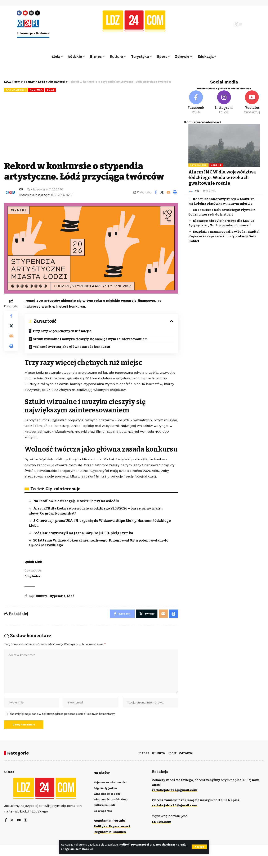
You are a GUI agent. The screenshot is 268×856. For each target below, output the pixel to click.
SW (197, 191)
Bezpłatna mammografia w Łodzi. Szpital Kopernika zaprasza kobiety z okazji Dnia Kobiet (224, 236)
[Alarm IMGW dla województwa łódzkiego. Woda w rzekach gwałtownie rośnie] (224, 145)
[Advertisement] (91, 127)
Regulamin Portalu (109, 821)
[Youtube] (25, 12)
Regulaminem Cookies (78, 849)
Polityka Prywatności (112, 826)
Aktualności (16, 89)
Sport (172, 753)
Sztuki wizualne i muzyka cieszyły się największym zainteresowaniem (90, 339)
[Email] (168, 192)
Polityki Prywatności (134, 844)
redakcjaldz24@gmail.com (174, 790)
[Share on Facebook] (155, 192)
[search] (218, 24)
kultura (42, 596)
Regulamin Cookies (110, 832)
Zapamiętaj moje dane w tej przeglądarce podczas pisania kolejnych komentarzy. (62, 713)
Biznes (143, 753)
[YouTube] (18, 820)
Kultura (36, 89)
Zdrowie (186, 753)
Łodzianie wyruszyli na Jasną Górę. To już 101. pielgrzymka (83, 533)
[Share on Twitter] (162, 192)
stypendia (57, 596)
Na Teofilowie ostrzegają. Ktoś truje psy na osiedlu (76, 501)
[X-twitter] (37, 12)
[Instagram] (31, 12)
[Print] (175, 192)
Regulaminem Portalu (171, 844)
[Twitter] (12, 820)
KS (21, 189)
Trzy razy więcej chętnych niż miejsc (61, 331)
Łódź (50, 89)
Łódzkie (216, 165)
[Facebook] (19, 12)
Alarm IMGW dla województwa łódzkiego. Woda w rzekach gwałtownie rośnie (222, 177)
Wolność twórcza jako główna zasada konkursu (71, 347)
